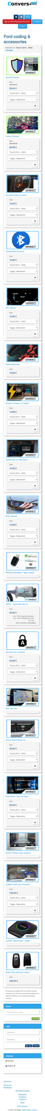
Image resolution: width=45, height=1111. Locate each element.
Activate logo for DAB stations (17, 459)
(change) (9, 50)
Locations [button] (37, 21)
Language (9, 1056)
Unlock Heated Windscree (15, 740)
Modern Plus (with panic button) (18, 972)
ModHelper (8, 1087)
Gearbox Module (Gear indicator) (18, 853)
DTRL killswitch (11, 516)
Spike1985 (26, 1110)
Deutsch (10, 1061)
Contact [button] (22, 26)
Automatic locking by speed (16, 195)
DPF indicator (11, 308)
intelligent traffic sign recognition (18, 884)
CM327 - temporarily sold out (17, 604)
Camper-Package (12, 136)
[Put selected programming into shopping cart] (35, 106)
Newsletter (22, 1094)
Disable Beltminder (13, 364)
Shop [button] (28, 17)
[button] (16, 17)
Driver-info (7, 1085)
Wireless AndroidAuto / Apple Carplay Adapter (20, 573)
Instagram (22, 1099)
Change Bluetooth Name (15, 251)
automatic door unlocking (15, 652)
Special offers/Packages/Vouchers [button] (17, 21)
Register (36, 1046)
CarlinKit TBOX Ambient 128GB (17, 940)
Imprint (34, 1110)
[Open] (22, 66)
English (10, 1065)
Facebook (22, 1097)
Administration (22, 1106)
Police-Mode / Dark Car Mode (17, 796)
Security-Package (12, 77)
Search (8, 1006)
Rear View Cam (12, 708)
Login (8, 1026)
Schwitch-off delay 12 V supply (17, 403)
